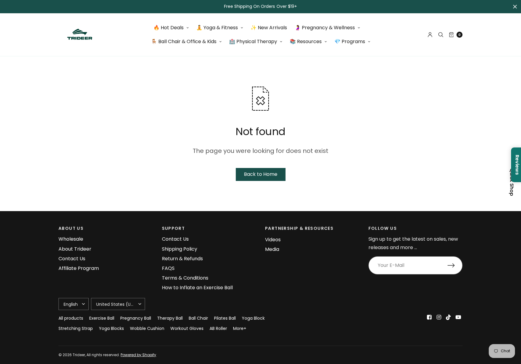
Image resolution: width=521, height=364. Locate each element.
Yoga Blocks (111, 328)
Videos (273, 239)
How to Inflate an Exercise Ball (197, 287)
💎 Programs (349, 41)
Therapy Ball (170, 318)
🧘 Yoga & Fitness (217, 27)
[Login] (430, 35)
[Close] (515, 7)
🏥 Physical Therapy (253, 41)
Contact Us (71, 258)
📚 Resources (306, 41)
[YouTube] (458, 317)
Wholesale (70, 239)
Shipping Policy (179, 248)
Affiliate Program (78, 268)
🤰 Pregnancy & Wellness (325, 27)
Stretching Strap (75, 328)
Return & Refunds (182, 258)
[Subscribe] (455, 265)
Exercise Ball (101, 318)
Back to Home (260, 174)
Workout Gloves (187, 328)
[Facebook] (429, 317)
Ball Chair (198, 318)
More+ (239, 328)
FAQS (168, 268)
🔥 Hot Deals (168, 27)
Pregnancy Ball (135, 318)
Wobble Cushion (147, 328)
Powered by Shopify (138, 354)
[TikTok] (448, 317)
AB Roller (218, 328)
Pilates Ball (225, 318)
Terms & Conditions (185, 277)
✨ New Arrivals (269, 27)
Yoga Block (253, 318)
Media (272, 249)
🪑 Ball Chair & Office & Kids (183, 41)
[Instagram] (439, 317)
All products (70, 318)
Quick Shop (511, 182)
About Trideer (74, 248)
